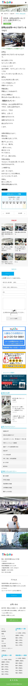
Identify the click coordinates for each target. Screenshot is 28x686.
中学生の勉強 (6, 479)
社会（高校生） (19, 670)
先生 (3, 641)
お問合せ (4, 650)
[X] (12, 680)
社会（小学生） (19, 645)
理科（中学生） (5, 669)
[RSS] (17, 680)
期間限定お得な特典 (7, 383)
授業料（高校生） (20, 660)
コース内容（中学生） (7, 659)
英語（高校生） (19, 672)
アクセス (4, 643)
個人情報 (4, 646)
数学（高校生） (19, 665)
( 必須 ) (9, 282)
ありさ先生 (6, 462)
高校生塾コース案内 (21, 655)
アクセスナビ (14, 595)
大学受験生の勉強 (7, 487)
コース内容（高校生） (21, 658)
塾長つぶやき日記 (7, 491)
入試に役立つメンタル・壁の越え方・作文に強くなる (14, 439)
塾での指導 (6, 476)
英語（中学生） (5, 674)
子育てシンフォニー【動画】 (10, 443)
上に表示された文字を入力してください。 (14, 312)
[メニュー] (25, 2)
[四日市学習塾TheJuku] (7, 2)
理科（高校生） (19, 668)
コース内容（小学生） (21, 633)
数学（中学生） (5, 666)
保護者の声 (6, 431)
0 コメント (8, 273)
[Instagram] (15, 680)
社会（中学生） (5, 671)
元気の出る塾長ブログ (8, 435)
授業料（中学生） (6, 662)
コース (3, 636)
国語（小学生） (19, 637)
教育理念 (4, 631)
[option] (14, 382)
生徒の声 (7, 23)
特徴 (3, 633)
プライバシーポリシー (7, 648)
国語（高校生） (19, 663)
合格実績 (4, 638)
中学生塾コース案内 (7, 656)
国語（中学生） (5, 664)
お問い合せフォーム (14, 620)
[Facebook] (10, 680)
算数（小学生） (19, 640)
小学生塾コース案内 (21, 629)
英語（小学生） (19, 642)
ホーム (3, 629)
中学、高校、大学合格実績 (9, 458)
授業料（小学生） (20, 635)
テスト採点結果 (7, 454)
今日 (18, 199)
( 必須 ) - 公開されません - (10, 287)
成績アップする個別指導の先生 (10, 446)
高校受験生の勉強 (7, 483)
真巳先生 (5, 466)
